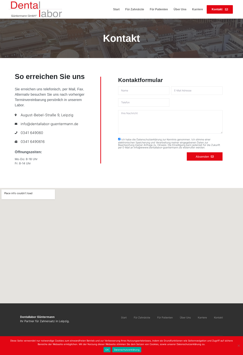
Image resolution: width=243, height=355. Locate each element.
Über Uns (180, 9)
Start (116, 9)
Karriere (197, 9)
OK (107, 349)
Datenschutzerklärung (126, 349)
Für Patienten (159, 9)
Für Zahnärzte (134, 9)
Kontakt (218, 317)
